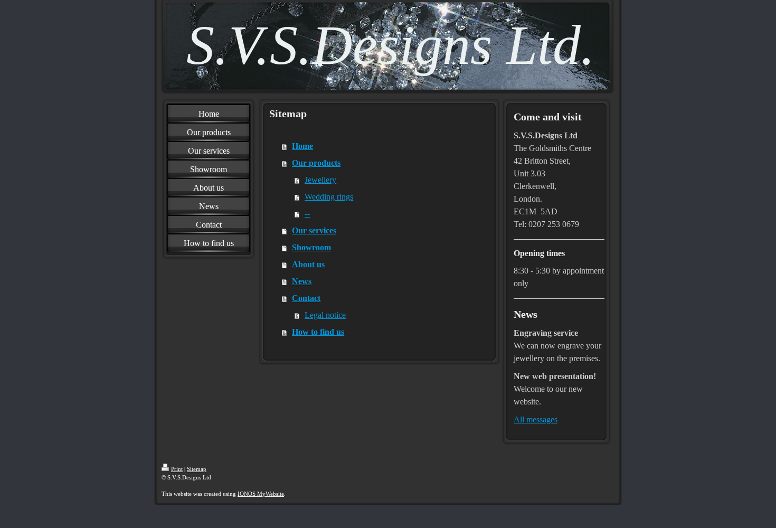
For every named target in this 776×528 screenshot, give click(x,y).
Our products (316, 162)
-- (307, 213)
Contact (306, 298)
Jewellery (320, 179)
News (301, 281)
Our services (314, 230)
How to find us (318, 331)
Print (177, 469)
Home (302, 146)
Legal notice (325, 314)
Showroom (311, 247)
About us (308, 264)
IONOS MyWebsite (261, 494)
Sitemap (196, 469)
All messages (535, 419)
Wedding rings (329, 196)
